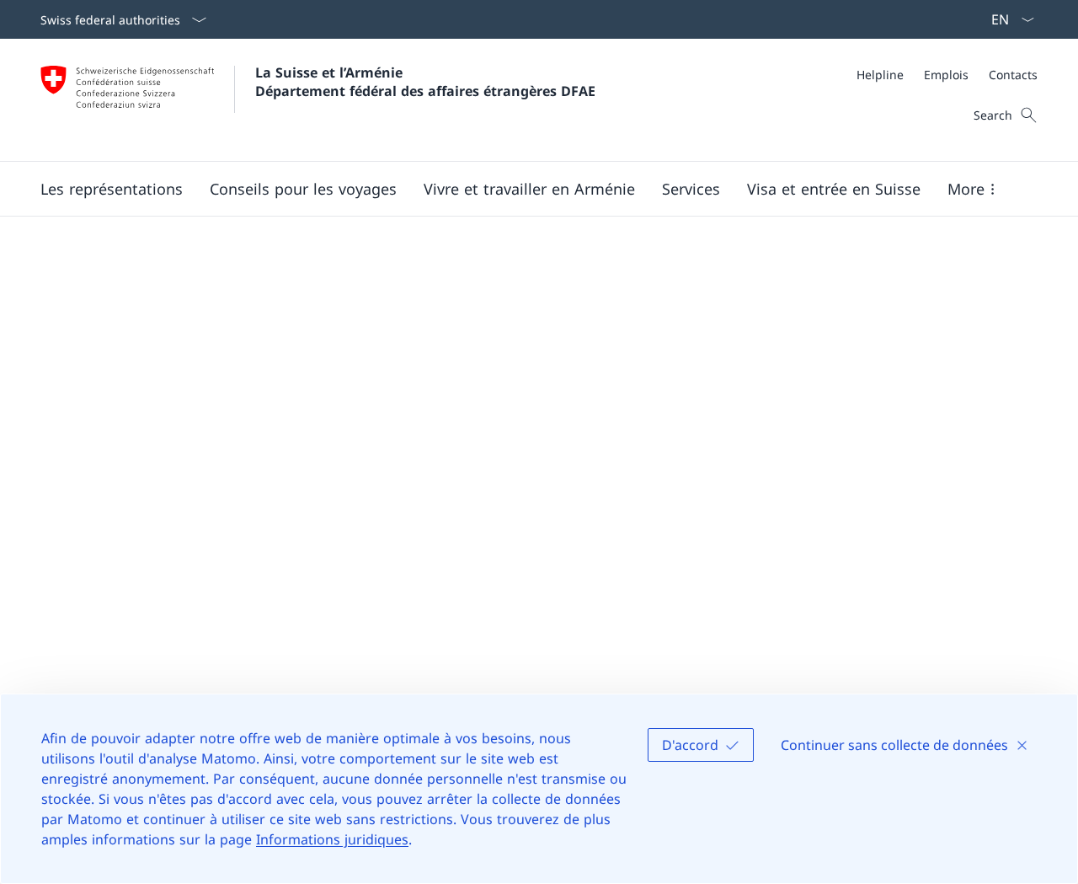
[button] (111, 189)
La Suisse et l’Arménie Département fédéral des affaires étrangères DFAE (425, 81)
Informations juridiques (332, 839)
